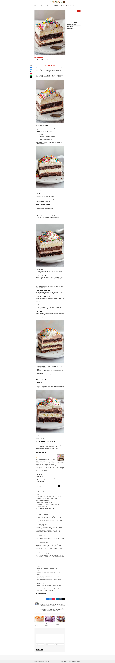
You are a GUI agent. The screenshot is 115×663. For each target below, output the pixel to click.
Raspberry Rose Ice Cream (70, 30)
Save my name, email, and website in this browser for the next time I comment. (48, 646)
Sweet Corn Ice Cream (70, 26)
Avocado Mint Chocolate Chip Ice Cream (72, 22)
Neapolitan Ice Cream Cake (60, 623)
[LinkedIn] (31, 71)
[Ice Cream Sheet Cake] (49, 55)
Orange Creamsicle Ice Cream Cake (39, 624)
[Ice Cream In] (57, 2)
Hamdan (41, 602)
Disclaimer (74, 661)
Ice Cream (46, 5)
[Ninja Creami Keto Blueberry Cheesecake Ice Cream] (50, 619)
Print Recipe (53, 65)
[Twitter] (31, 69)
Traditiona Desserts (64, 5)
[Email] (31, 77)
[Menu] (35, 6)
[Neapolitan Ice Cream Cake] (60, 619)
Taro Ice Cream (69, 32)
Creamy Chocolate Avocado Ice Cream (72, 20)
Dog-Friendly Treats (54, 5)
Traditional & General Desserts (39, 57)
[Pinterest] (31, 73)
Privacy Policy (78, 661)
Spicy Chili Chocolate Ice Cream (71, 24)
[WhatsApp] (31, 75)
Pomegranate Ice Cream (70, 28)
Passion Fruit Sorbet (70, 18)
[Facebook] (31, 67)
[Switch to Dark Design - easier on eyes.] (78, 5)
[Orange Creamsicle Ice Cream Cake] (39, 619)
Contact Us (69, 661)
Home (42, 5)
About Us (71, 5)
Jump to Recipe (47, 65)
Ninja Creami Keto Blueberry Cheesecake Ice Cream (50, 624)
